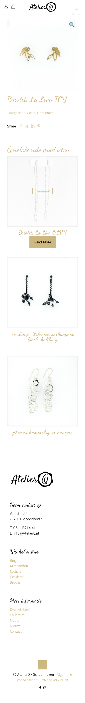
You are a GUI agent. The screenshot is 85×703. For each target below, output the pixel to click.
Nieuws (15, 625)
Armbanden (19, 566)
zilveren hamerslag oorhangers (42, 432)
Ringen (15, 560)
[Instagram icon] (44, 687)
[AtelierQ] (42, 6)
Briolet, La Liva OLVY (43, 232)
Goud (31, 112)
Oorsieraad (45, 112)
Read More (42, 242)
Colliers (15, 571)
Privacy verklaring (54, 680)
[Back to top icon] (42, 664)
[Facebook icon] (40, 687)
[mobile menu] (79, 6)
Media (14, 620)
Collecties (17, 615)
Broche (15, 582)
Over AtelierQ (20, 609)
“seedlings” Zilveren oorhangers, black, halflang (42, 337)
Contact (16, 631)
